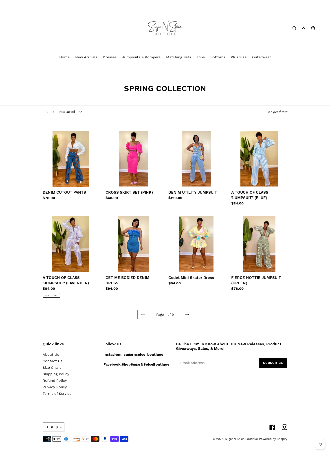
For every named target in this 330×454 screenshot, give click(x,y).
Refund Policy (55, 380)
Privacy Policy (55, 387)
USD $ (52, 427)
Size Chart (52, 367)
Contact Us (52, 361)
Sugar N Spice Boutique (241, 439)
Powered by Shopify (273, 439)
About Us (51, 354)
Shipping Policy (56, 374)
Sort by (48, 112)
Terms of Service (57, 393)
